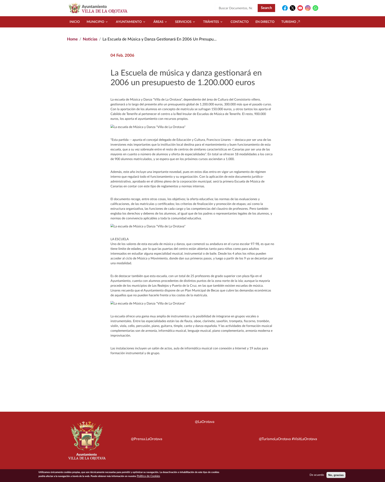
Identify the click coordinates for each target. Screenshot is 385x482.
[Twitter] (292, 8)
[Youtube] (300, 8)
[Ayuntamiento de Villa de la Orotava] (86, 443)
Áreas (158, 21)
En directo (265, 21)
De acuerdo (317, 475)
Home (72, 39)
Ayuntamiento (129, 21)
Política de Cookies (148, 476)
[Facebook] (285, 8)
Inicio (75, 21)
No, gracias (336, 475)
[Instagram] (308, 8)
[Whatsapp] (315, 8)
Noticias (90, 39)
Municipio (95, 21)
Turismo (288, 21)
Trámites (211, 21)
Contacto (240, 21)
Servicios (183, 21)
